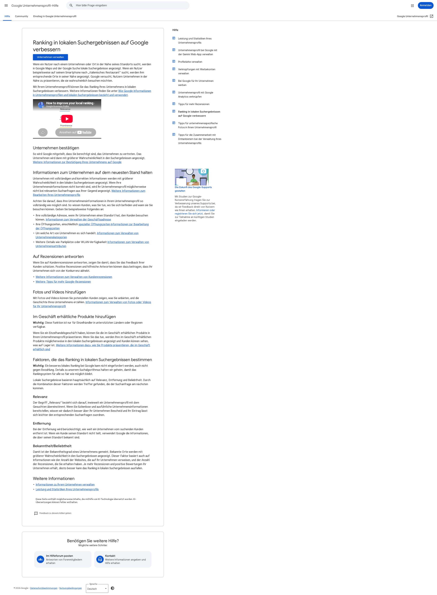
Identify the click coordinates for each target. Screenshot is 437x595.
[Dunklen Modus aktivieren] (112, 588)
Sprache (93, 584)
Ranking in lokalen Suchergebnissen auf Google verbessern (199, 113)
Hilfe (7, 16)
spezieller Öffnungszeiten (94, 224)
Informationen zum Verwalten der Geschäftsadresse (78, 219)
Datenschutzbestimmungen (43, 588)
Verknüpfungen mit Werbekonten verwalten (196, 71)
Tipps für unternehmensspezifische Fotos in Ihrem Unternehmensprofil (198, 125)
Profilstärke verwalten (190, 61)
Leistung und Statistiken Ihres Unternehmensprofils (67, 489)
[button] (6, 5)
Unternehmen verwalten (50, 57)
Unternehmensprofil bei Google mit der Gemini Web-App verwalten (197, 52)
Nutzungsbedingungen (70, 588)
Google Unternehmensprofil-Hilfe (34, 6)
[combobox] (132, 5)
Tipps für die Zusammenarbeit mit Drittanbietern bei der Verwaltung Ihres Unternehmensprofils (199, 139)
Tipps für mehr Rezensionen (193, 104)
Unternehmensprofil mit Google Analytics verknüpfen (195, 94)
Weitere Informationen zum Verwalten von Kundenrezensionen (74, 277)
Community (21, 16)
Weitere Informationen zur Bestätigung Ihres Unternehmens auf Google (77, 162)
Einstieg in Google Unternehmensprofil (54, 16)
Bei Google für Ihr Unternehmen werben (196, 83)
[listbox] (97, 588)
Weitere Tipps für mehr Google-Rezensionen (63, 281)
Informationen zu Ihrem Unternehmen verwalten (65, 484)
